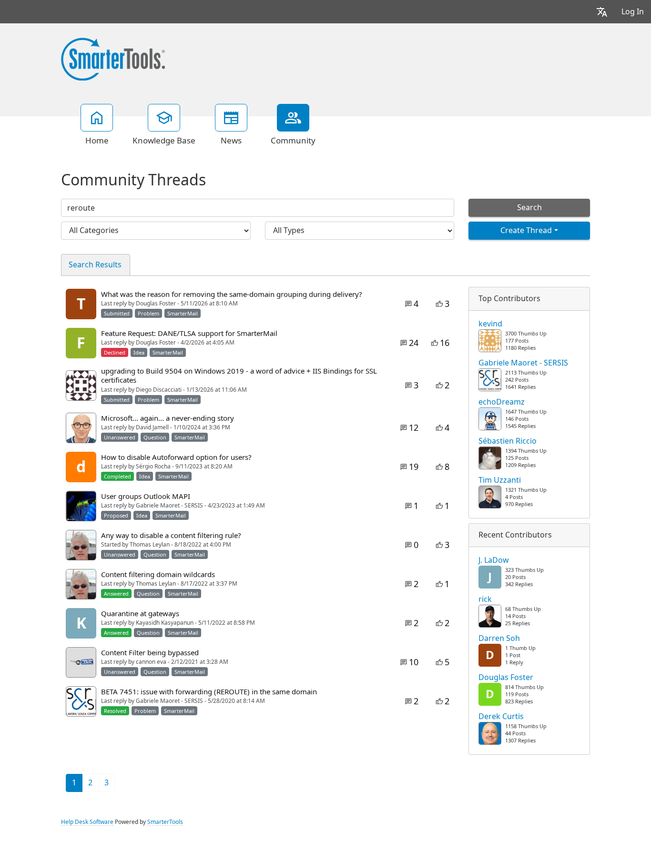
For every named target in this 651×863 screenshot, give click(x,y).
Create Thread (526, 230)
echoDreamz (501, 402)
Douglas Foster (505, 677)
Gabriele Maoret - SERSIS (523, 363)
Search (529, 207)
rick (485, 599)
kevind (490, 324)
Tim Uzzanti (499, 480)
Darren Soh (499, 638)
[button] (601, 11)
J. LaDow (493, 560)
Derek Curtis (501, 717)
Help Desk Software (87, 822)
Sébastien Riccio (507, 441)
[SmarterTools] (113, 58)
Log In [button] (632, 11)
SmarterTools (165, 822)
